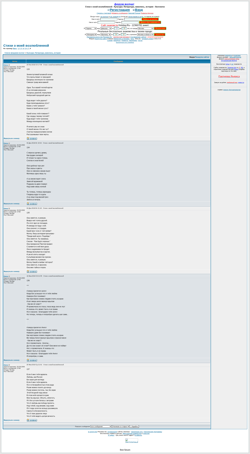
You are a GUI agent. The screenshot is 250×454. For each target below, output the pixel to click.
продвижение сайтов (138, 37)
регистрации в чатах (135, 16)
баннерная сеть (137, 432)
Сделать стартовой (104, 13)
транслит (146, 433)
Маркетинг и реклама (121, 39)
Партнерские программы (153, 432)
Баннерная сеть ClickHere (125, 42)
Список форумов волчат (14, 53)
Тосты (140, 40)
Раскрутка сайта (100, 39)
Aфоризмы (133, 40)
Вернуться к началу (11, 138)
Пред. (15, 48)
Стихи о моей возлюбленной (26, 45)
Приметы (124, 40)
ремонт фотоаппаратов (231, 90)
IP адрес (111, 435)
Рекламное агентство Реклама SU (99, 37)
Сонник (110, 40)
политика (237, 55)
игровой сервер (147, 39)
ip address (138, 435)
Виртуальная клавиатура (132, 433)
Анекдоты (117, 40)
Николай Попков (134, 13)
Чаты (132, 39)
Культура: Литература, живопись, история (43, 53)
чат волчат (104, 16)
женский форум (235, 57)
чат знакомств (115, 16)
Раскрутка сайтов (202, 57)
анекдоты (228, 55)
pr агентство (92, 432)
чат (232, 64)
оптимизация (112, 432)
